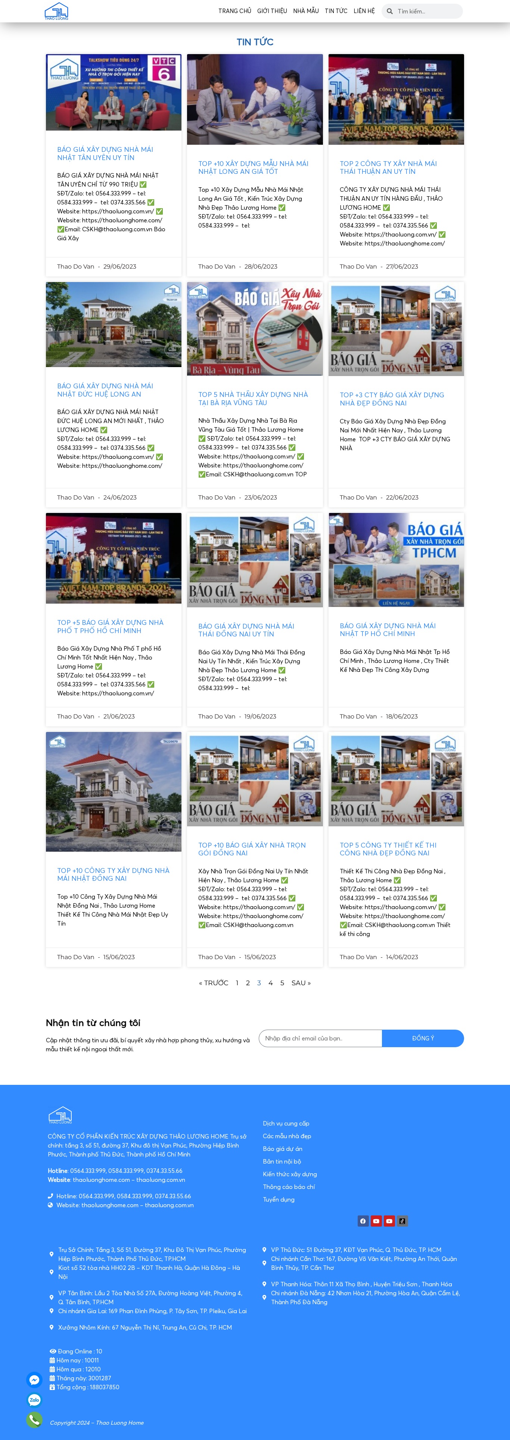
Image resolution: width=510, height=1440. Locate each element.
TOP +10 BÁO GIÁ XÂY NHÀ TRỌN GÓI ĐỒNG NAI (252, 849)
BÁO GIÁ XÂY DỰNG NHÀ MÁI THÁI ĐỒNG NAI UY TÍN (246, 630)
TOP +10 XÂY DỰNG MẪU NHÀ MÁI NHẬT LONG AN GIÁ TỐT (253, 167)
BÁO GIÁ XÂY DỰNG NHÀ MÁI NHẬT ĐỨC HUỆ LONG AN (105, 390)
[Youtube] (376, 1221)
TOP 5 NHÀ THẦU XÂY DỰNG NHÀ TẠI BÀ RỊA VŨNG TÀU (253, 398)
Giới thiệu (272, 11)
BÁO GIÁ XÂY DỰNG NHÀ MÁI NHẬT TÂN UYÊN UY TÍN (105, 153)
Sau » (301, 983)
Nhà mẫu (306, 11)
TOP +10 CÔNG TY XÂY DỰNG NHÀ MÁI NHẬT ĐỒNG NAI (113, 874)
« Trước (213, 983)
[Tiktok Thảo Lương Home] (402, 1221)
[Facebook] (363, 1221)
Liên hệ (364, 11)
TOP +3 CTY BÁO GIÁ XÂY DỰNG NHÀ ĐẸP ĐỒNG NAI (392, 399)
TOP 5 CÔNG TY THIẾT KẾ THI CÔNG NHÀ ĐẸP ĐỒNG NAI (388, 849)
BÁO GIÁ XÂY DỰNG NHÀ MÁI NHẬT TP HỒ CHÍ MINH (388, 630)
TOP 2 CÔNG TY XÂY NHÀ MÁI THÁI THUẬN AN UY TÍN (388, 167)
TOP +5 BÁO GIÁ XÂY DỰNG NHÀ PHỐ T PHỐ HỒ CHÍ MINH (110, 626)
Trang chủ (234, 11)
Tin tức (336, 11)
